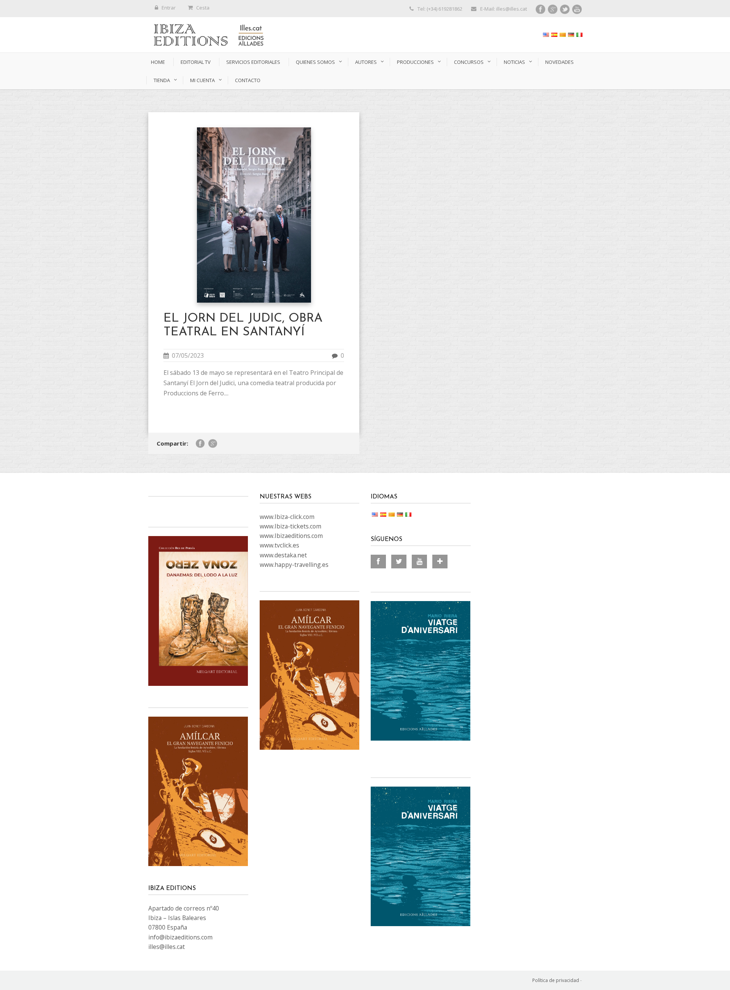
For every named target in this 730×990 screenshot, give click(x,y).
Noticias (514, 62)
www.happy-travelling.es (294, 564)
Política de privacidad (555, 980)
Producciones (415, 62)
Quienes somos (315, 62)
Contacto (247, 80)
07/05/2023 (188, 355)
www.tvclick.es (279, 545)
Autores (366, 62)
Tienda (162, 80)
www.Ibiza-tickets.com (290, 526)
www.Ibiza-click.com (287, 516)
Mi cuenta (202, 80)
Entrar (169, 7)
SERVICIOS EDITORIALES (253, 62)
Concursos (469, 62)
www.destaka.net (283, 555)
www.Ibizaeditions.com (291, 535)
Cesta (202, 7)
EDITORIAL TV (196, 62)
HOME (158, 62)
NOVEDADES (559, 62)
